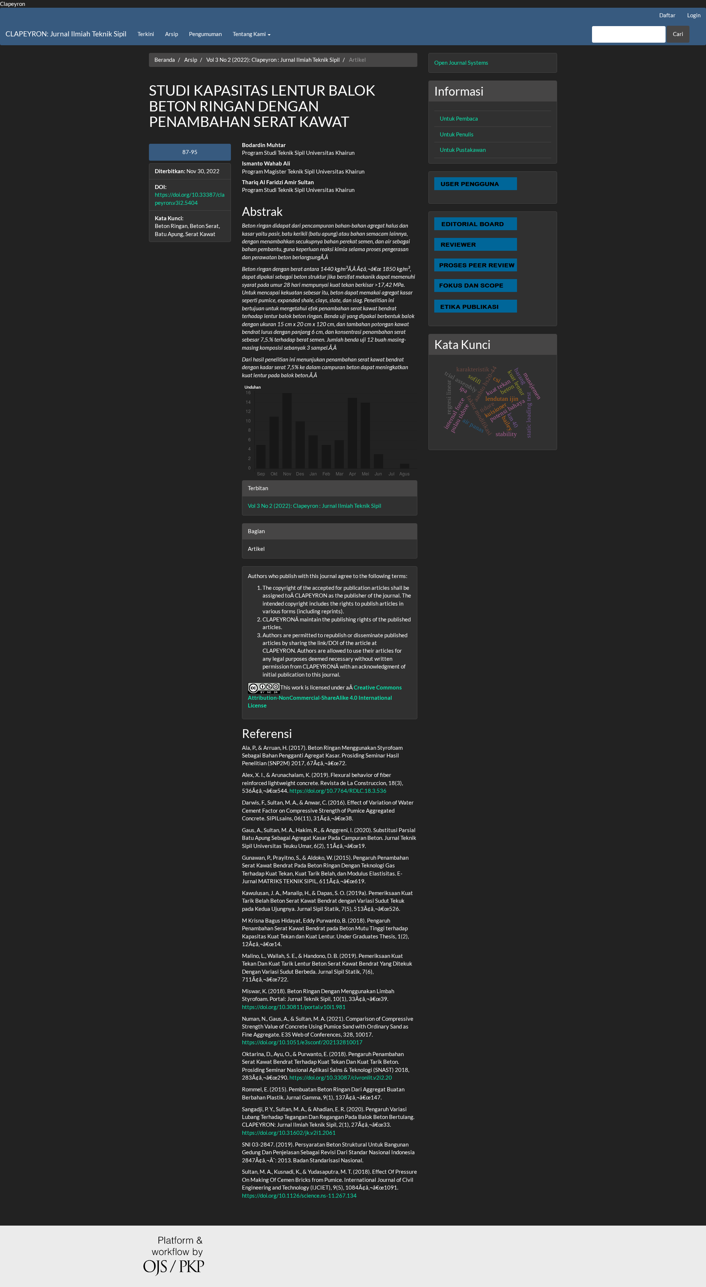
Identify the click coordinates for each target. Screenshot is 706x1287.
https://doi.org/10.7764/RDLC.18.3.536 (337, 790)
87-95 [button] (189, 152)
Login (693, 15)
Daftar (667, 15)
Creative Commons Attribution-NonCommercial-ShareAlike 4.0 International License (325, 696)
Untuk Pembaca (459, 118)
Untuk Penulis (457, 134)
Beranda (164, 59)
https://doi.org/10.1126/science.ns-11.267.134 (299, 1195)
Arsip (171, 34)
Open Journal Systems (461, 62)
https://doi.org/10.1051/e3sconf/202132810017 (302, 1042)
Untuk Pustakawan (463, 149)
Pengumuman (205, 34)
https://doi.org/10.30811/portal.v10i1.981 (294, 1006)
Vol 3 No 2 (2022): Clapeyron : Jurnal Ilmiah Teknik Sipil (273, 59)
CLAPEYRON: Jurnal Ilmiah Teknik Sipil (66, 33)
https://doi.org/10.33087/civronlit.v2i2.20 (340, 1077)
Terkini (146, 34)
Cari (678, 34)
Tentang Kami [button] (250, 34)
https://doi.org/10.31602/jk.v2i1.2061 (289, 1132)
